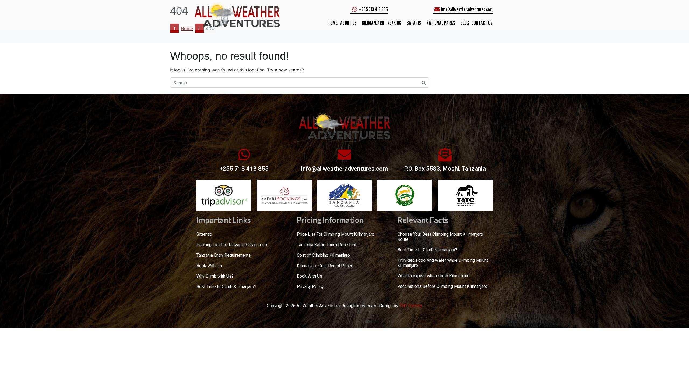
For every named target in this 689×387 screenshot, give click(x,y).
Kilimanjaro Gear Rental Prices (325, 265)
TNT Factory (410, 305)
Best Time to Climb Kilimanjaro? (226, 286)
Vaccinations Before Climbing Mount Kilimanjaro (442, 286)
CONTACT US (482, 22)
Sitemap (204, 234)
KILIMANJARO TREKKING (381, 22)
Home (333, 22)
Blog (464, 22)
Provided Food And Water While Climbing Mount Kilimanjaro (443, 263)
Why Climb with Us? (215, 276)
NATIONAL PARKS (440, 22)
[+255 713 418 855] (244, 154)
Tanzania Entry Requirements (223, 255)
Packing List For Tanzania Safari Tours (232, 244)
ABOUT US (348, 22)
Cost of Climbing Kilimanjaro (323, 255)
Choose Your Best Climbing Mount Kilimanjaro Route (440, 237)
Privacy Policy (310, 286)
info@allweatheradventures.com (344, 168)
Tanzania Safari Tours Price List (326, 244)
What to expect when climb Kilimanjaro (434, 275)
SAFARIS (414, 22)
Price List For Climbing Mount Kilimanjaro (335, 234)
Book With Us (209, 265)
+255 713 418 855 (244, 168)
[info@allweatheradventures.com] (344, 154)
